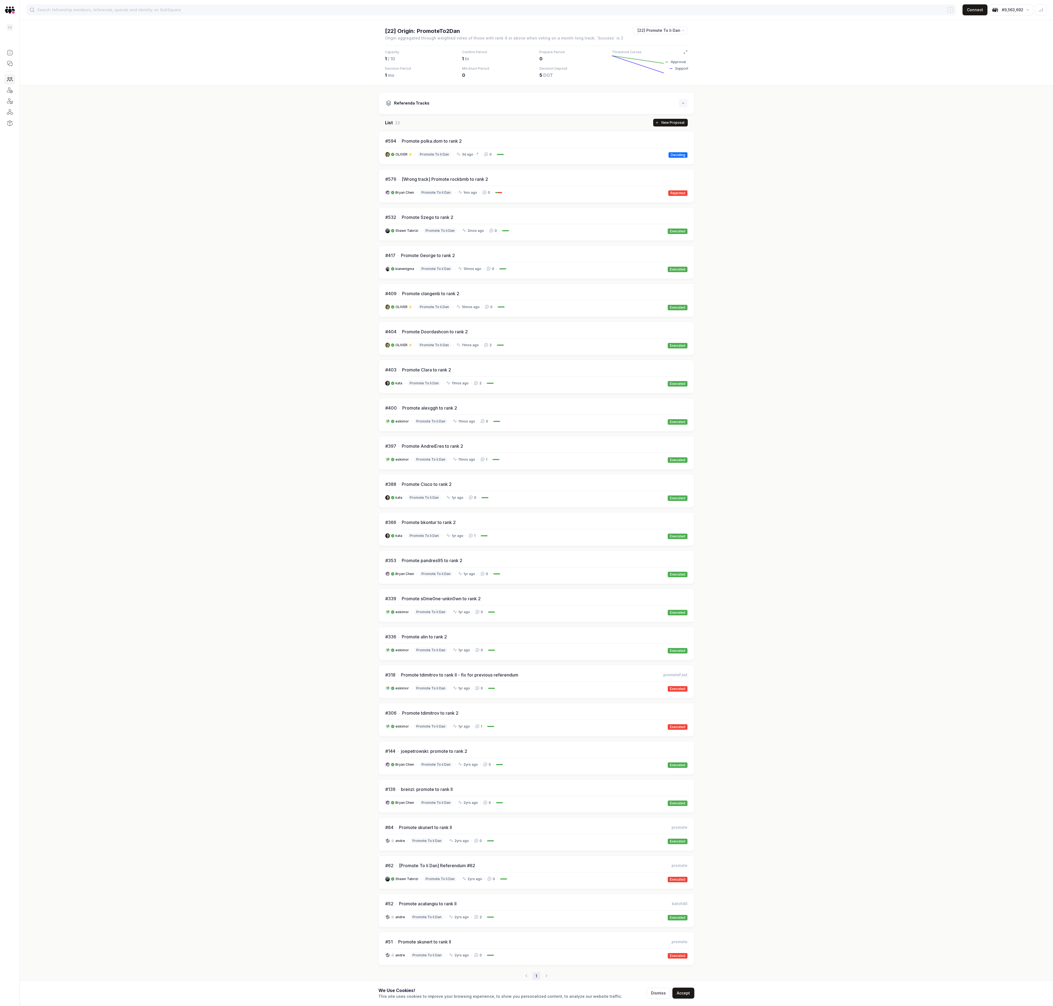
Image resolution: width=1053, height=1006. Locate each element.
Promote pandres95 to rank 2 (432, 560)
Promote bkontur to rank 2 (429, 522)
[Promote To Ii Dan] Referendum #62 (437, 865)
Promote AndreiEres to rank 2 (432, 446)
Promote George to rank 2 (428, 255)
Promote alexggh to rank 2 (429, 408)
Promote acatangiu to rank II (428, 903)
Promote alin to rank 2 (424, 636)
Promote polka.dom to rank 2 (432, 141)
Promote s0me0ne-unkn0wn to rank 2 (441, 598)
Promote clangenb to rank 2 (430, 293)
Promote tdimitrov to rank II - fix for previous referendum (459, 675)
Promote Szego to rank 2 (427, 217)
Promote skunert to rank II (425, 827)
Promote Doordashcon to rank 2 (435, 331)
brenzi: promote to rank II (427, 789)
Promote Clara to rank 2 (426, 370)
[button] (9, 52)
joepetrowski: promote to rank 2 (434, 751)
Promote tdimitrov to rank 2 (430, 713)
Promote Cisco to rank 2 (427, 484)
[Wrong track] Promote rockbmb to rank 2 (445, 179)
